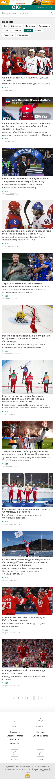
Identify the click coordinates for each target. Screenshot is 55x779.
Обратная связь (40, 735)
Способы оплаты (14, 735)
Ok (27, 776)
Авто (6, 30)
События (17, 30)
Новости (42, 7)
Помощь (41, 732)
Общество (16, 26)
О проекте (14, 732)
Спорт (28, 30)
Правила (14, 739)
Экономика (44, 26)
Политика (30, 26)
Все (5, 26)
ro (52, 7)
